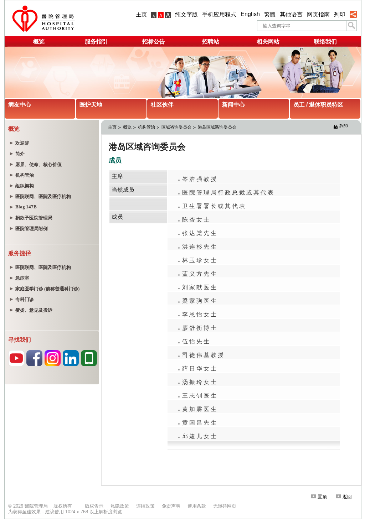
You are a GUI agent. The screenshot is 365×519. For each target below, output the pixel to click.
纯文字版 (186, 14)
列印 (339, 14)
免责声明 (171, 506)
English (250, 14)
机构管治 (146, 127)
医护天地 (90, 105)
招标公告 (153, 41)
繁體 (270, 14)
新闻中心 (233, 105)
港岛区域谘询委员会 (217, 127)
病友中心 (19, 105)
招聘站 (210, 41)
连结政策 (145, 506)
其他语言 (291, 14)
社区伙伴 (162, 105)
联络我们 (325, 41)
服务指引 (96, 41)
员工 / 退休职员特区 (318, 105)
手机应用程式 (219, 14)
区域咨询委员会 (176, 127)
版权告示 (94, 506)
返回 (347, 496)
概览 (39, 41)
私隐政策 (119, 506)
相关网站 (268, 41)
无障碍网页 (224, 506)
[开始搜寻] (351, 25)
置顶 (322, 496)
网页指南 (318, 14)
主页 (141, 14)
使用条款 (196, 506)
